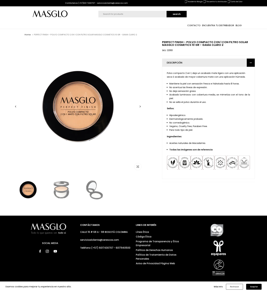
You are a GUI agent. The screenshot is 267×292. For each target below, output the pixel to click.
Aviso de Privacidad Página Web (155, 263)
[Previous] (18, 106)
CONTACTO (194, 25)
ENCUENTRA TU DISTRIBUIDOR (218, 25)
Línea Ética (142, 232)
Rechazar (234, 286)
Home (28, 34)
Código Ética (143, 236)
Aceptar (254, 286)
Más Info (218, 286)
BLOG (239, 25)
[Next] (137, 106)
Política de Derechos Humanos (154, 250)
